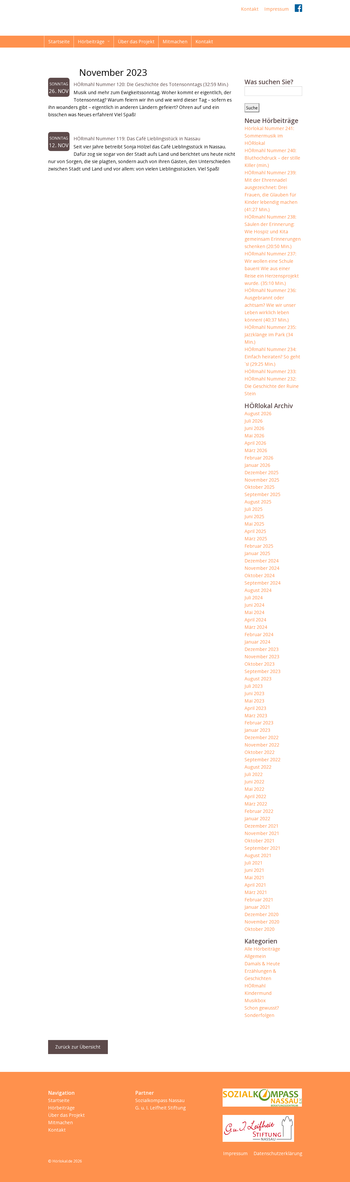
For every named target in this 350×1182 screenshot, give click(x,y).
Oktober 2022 (260, 752)
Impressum (276, 9)
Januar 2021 (257, 907)
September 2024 (262, 583)
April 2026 (255, 443)
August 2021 (258, 855)
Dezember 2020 (262, 914)
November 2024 (262, 568)
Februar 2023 (259, 722)
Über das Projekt (136, 41)
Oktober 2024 (260, 575)
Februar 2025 (259, 546)
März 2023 (256, 715)
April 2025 (255, 531)
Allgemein (255, 956)
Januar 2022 (257, 818)
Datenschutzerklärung (278, 1153)
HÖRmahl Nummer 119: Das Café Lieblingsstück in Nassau (137, 138)
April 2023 (255, 708)
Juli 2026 (254, 421)
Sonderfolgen (259, 1015)
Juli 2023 (254, 686)
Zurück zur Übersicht (77, 1047)
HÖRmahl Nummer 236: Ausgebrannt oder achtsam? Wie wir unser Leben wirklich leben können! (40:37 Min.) (270, 305)
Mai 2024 (254, 612)
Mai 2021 (254, 877)
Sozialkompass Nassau (160, 1100)
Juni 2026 (254, 428)
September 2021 (262, 848)
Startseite (59, 41)
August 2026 (258, 413)
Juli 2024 (254, 597)
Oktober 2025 (260, 487)
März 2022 (256, 804)
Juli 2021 (254, 863)
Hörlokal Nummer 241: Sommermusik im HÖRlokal (269, 135)
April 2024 (255, 619)
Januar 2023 (257, 730)
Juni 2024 (254, 605)
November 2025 (262, 480)
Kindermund (258, 993)
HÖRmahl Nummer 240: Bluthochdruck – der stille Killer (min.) (272, 157)
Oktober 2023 (260, 664)
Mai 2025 (254, 524)
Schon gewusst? (262, 1008)
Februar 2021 (259, 899)
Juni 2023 (254, 693)
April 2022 (255, 796)
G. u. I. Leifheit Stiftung (160, 1107)
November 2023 (262, 656)
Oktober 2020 (260, 929)
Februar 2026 (259, 457)
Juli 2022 (254, 774)
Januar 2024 (257, 642)
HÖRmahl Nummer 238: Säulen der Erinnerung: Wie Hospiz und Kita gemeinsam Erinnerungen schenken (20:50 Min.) (273, 231)
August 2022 (258, 767)
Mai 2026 (254, 435)
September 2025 (262, 494)
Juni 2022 (254, 781)
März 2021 (256, 892)
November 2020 (262, 921)
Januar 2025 (257, 553)
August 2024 (258, 590)
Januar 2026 (257, 465)
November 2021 (262, 833)
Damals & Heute (262, 963)
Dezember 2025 (262, 472)
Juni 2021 (254, 870)
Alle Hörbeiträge (262, 949)
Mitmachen (175, 41)
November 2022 (262, 745)
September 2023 (262, 671)
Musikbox (255, 1000)
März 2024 (256, 627)
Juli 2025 (254, 509)
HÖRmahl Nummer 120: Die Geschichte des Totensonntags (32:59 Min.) (151, 84)
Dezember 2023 (262, 649)
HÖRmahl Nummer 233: (270, 371)
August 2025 (258, 501)
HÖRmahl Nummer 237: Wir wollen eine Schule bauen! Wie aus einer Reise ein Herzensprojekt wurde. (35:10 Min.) (272, 268)
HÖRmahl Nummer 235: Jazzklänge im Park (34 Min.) (270, 334)
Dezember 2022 (262, 737)
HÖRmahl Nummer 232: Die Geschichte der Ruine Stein (272, 386)
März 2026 (256, 450)
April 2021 (255, 885)
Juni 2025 (254, 516)
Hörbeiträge (91, 41)
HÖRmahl (255, 985)
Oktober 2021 (260, 840)
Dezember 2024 (262, 560)
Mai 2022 (254, 789)
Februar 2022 (259, 811)
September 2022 (262, 759)
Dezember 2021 (262, 826)
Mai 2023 (254, 701)
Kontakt (250, 9)
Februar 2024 (259, 634)
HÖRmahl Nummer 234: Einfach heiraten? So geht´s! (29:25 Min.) (272, 356)
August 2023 (258, 678)
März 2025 (256, 538)
